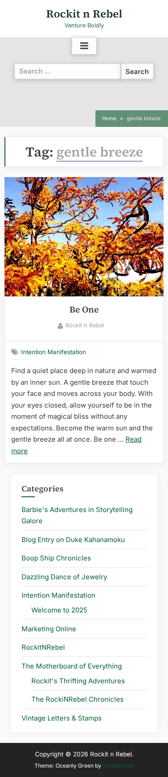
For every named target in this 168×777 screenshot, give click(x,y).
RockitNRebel (43, 647)
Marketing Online (49, 629)
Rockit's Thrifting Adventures (78, 681)
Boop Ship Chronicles (56, 558)
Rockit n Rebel (84, 13)
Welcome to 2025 (59, 610)
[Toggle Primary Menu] (84, 46)
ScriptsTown (118, 765)
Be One (84, 310)
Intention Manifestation (53, 352)
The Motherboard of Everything (72, 666)
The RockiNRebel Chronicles (77, 699)
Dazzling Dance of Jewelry (64, 577)
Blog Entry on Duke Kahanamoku (73, 539)
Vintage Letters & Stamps (62, 718)
